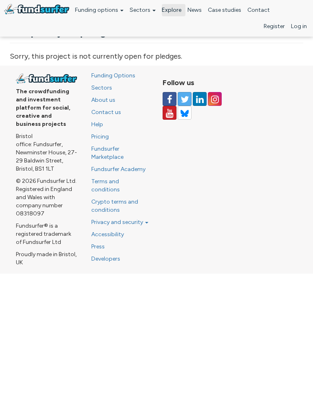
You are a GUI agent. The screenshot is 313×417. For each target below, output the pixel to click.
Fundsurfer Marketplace (107, 152)
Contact (258, 10)
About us (103, 100)
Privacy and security (117, 222)
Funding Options (113, 75)
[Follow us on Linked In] (200, 99)
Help (97, 124)
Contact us (106, 112)
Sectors (141, 10)
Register (274, 26)
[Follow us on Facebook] (169, 99)
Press (98, 246)
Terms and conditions (105, 185)
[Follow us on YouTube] (169, 113)
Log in (299, 26)
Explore (171, 10)
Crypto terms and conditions (114, 205)
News (194, 10)
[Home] (36, 9)
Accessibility (107, 234)
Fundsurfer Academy (118, 169)
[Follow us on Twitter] (185, 99)
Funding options (97, 10)
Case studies (224, 10)
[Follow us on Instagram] (215, 99)
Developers (105, 258)
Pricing (100, 136)
